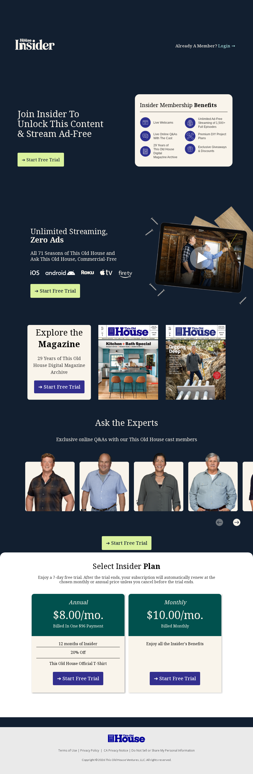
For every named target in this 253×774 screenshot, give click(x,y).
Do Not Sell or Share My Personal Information (163, 750)
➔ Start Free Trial (41, 160)
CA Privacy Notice (116, 750)
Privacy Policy (89, 750)
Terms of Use (67, 750)
